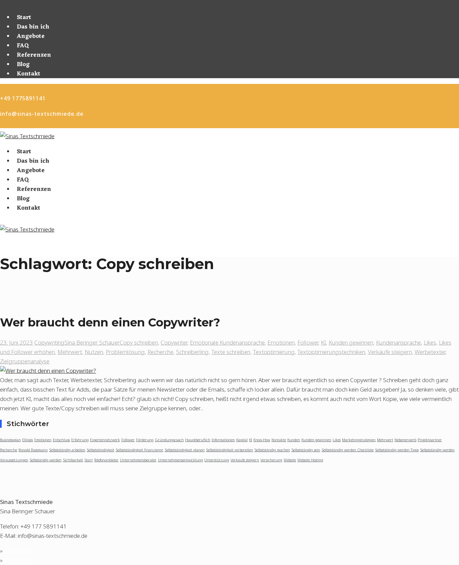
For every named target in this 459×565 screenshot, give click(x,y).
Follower (307, 342)
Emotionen (281, 342)
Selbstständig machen (272, 450)
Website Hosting (310, 460)
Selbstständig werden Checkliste (348, 450)
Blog (23, 64)
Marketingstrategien (359, 440)
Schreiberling (192, 352)
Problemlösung (125, 352)
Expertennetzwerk (105, 440)
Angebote (31, 36)
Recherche (160, 352)
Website (290, 460)
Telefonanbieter (106, 460)
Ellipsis (27, 440)
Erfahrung (80, 440)
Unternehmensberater (138, 460)
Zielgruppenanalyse (24, 361)
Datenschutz (20, 551)
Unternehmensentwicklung (180, 460)
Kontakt (28, 73)
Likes (430, 342)
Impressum (18, 560)
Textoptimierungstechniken (331, 352)
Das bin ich (33, 26)
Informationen (223, 440)
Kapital (242, 440)
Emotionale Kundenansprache (227, 342)
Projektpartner (430, 440)
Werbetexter (430, 352)
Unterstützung (216, 460)
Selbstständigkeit (100, 450)
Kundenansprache (398, 342)
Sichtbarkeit (73, 460)
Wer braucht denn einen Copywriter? (110, 322)
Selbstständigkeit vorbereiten (229, 450)
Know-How (261, 440)
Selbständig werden (45, 460)
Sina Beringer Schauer (92, 342)
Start (24, 17)
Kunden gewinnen (351, 342)
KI (323, 342)
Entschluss (61, 440)
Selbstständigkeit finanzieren (139, 450)
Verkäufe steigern (390, 352)
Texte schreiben (230, 352)
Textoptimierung (274, 352)
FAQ (23, 45)
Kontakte (279, 440)
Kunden (293, 440)
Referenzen (34, 55)
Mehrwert (69, 352)
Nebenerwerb (405, 440)
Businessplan (10, 440)
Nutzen (94, 352)
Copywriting (49, 342)
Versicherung (271, 460)
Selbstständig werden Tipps (397, 450)
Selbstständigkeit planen (185, 450)
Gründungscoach (169, 440)
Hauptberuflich (197, 440)
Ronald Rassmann (33, 450)
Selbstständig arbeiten (67, 450)
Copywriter (174, 342)
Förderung (145, 440)
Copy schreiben (139, 342)
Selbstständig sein (305, 450)
